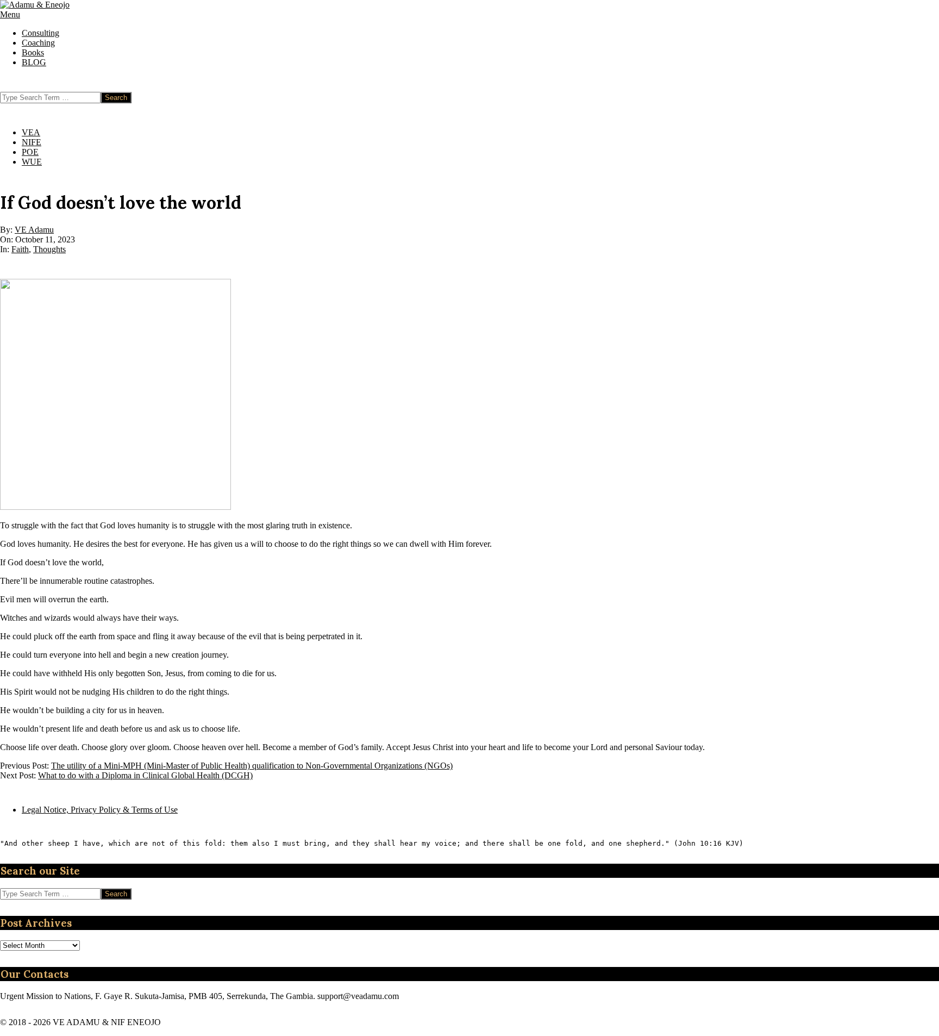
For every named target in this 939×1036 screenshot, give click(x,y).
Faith (20, 249)
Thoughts (49, 249)
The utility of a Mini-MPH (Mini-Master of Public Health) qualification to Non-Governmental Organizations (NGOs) (252, 765)
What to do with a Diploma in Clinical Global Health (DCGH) (145, 775)
